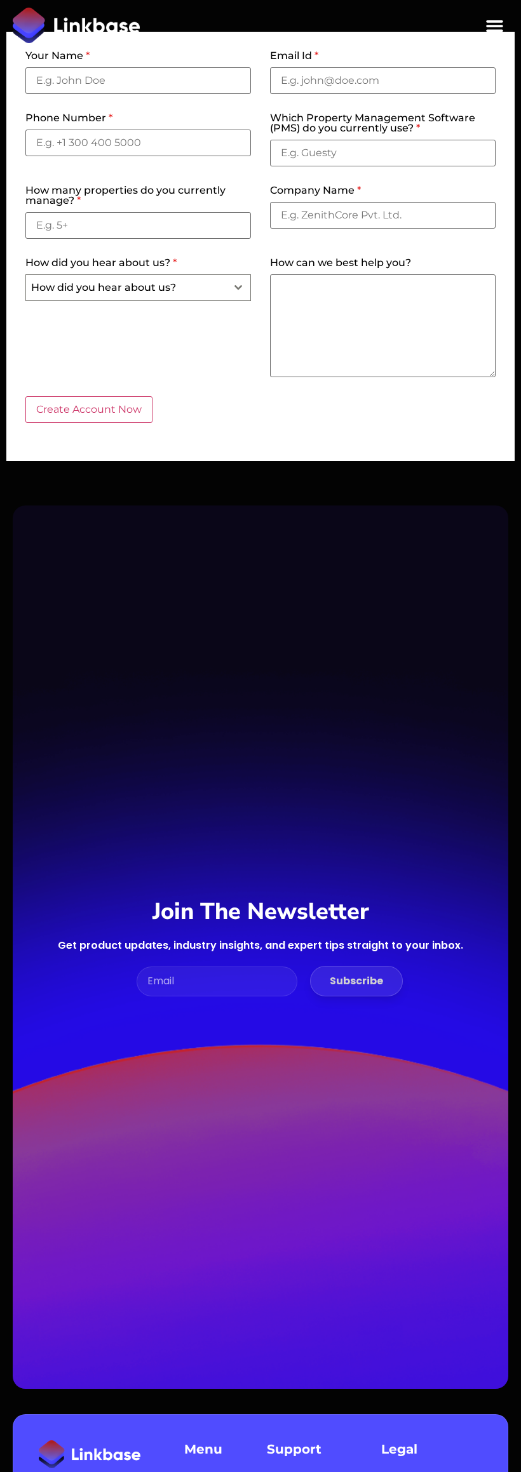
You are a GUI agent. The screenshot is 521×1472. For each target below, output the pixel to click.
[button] (495, 25)
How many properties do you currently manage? (125, 195)
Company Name (315, 190)
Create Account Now (89, 409)
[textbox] (126, 287)
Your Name (57, 56)
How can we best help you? (340, 263)
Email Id (294, 56)
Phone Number (68, 118)
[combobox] (138, 287)
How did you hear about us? (101, 263)
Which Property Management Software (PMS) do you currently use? (372, 123)
